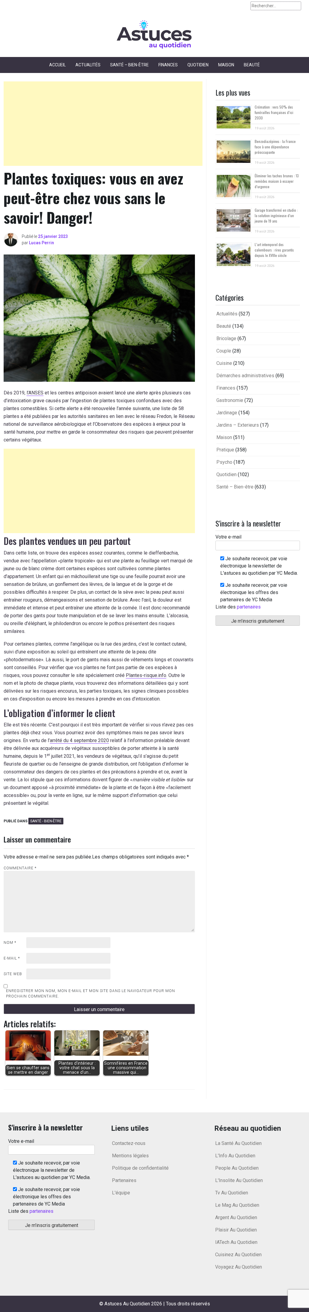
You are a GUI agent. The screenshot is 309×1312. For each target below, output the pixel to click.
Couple (223, 351)
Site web (13, 974)
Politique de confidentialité (140, 1168)
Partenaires (124, 1180)
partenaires (249, 607)
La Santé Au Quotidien (238, 1143)
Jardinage (226, 413)
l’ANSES (35, 393)
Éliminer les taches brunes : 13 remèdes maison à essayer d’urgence (277, 181)
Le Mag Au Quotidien (237, 1205)
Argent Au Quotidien (236, 1217)
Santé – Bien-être (129, 64)
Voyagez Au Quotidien (238, 1267)
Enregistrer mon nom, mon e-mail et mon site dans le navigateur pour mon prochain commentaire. (90, 993)
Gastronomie (229, 400)
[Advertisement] (103, 123)
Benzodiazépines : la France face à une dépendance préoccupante (275, 147)
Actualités (87, 64)
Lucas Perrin (41, 242)
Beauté (252, 64)
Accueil (57, 64)
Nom (10, 943)
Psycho (224, 462)
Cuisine (224, 363)
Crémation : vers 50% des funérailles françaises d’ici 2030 (274, 112)
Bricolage (226, 338)
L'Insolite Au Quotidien (239, 1180)
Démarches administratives (245, 375)
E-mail (12, 958)
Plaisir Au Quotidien (236, 1230)
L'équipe (121, 1193)
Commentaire (20, 868)
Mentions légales (130, 1156)
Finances (168, 64)
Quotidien (198, 64)
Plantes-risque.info (146, 675)
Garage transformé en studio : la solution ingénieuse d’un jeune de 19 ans (276, 215)
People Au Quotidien (237, 1168)
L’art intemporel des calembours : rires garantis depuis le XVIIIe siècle (274, 250)
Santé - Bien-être (46, 821)
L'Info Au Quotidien (235, 1156)
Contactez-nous (128, 1143)
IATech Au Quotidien (236, 1242)
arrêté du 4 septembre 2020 (79, 740)
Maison (226, 64)
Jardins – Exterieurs (237, 425)
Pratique (225, 450)
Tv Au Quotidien (231, 1193)
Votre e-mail (228, 537)
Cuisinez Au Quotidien (238, 1254)
